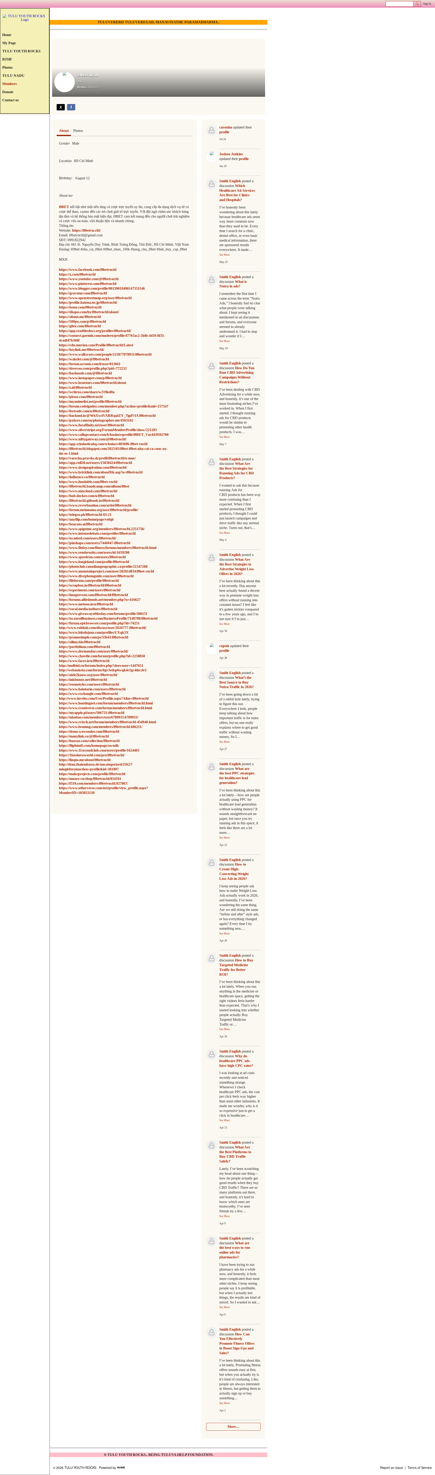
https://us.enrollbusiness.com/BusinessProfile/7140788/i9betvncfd (108, 618)
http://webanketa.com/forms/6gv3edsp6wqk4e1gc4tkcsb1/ (103, 670)
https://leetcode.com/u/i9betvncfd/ (84, 411)
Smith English (230, 181)
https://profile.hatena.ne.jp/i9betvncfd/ (88, 302)
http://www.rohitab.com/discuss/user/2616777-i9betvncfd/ (102, 628)
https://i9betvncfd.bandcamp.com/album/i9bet (94, 486)
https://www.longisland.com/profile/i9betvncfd (94, 562)
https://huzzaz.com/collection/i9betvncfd (89, 741)
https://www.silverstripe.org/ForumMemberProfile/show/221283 (108, 430)
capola (224, 646)
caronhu (225, 127)
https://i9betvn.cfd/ (86, 230)
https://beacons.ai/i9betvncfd (80, 524)
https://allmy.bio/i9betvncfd (79, 642)
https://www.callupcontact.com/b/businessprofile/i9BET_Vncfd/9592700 (114, 435)
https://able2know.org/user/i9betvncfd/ (88, 675)
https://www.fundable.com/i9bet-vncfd (88, 482)
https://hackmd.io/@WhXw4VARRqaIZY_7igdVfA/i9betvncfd (107, 415)
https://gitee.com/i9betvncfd (80, 326)
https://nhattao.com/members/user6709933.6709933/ (98, 717)
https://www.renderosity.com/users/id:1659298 (94, 552)
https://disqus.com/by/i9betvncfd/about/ (89, 312)
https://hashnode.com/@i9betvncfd (85, 373)
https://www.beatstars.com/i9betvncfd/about (92, 383)
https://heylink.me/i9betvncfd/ (81, 350)
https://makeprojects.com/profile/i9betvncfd (92, 774)
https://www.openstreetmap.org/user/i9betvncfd (95, 298)
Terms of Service (420, 1467)
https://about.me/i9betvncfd (80, 317)
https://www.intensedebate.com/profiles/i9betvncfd (97, 533)
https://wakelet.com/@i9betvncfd (84, 359)
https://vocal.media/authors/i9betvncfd (88, 609)
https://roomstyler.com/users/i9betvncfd (89, 684)
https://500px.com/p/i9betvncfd (82, 321)
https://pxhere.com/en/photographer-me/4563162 (96, 420)
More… (233, 1427)
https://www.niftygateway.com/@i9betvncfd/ (92, 439)
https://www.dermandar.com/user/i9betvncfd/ (93, 651)
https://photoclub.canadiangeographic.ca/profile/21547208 (103, 566)
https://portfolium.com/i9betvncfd (84, 647)
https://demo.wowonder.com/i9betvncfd (89, 731)
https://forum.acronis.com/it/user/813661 (90, 364)
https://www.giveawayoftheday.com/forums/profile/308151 (103, 614)
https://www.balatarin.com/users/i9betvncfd (92, 689)
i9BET (64, 207)
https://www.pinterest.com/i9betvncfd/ (88, 284)
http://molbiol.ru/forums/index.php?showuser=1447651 (101, 665)
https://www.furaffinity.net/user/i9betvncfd (91, 425)
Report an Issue (391, 1467)
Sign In (427, 3)
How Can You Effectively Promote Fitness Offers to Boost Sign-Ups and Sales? (236, 1343)
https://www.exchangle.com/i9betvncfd (88, 694)
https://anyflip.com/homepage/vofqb (86, 519)
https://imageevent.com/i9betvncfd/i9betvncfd (93, 595)
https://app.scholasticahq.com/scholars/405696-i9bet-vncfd (103, 444)
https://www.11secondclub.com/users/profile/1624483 (99, 750)
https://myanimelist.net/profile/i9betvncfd (90, 401)
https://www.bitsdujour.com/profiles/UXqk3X (94, 632)
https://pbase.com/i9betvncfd (81, 397)
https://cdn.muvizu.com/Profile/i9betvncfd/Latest (96, 345)
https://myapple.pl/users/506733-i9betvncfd (91, 713)
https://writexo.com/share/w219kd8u (87, 392)
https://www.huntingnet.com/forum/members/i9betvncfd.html (106, 703)
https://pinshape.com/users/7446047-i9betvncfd (94, 543)
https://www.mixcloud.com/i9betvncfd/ (88, 491)
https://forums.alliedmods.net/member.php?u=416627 (99, 600)
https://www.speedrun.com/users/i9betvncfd (92, 557)
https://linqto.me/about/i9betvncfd (85, 760)
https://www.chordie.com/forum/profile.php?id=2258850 (102, 656)
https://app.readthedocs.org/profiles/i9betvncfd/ (95, 331)
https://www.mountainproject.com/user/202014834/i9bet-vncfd (106, 571)
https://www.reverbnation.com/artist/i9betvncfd (95, 505)
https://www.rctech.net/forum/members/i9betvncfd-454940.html (107, 722)
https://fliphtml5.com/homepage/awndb (89, 745)
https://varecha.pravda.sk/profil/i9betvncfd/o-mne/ (97, 458)
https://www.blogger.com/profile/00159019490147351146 (102, 288)
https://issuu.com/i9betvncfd (80, 307)
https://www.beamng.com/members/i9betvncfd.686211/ (100, 727)
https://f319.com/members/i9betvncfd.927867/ (93, 783)
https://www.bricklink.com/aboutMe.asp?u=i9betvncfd (101, 472)
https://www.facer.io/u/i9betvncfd (84, 661)
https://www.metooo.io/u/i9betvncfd (86, 604)
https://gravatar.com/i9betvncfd (83, 293)
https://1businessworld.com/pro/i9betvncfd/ (92, 755)
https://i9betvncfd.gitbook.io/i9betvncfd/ (89, 500)
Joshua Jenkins (231, 154)
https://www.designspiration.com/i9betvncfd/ (93, 467)
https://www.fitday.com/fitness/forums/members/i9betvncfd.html (107, 548)
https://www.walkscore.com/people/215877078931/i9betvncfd (105, 354)
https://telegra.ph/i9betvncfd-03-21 (85, 515)
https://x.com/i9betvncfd (77, 274)
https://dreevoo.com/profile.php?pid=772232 (93, 368)
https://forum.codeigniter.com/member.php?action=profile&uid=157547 (113, 406)
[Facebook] (71, 107)
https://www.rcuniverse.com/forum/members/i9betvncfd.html (105, 708)
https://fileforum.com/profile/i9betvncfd (89, 580)
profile (224, 132)
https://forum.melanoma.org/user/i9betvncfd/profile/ (98, 510)
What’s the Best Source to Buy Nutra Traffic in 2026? (236, 682)
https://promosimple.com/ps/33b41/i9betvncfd (93, 637)
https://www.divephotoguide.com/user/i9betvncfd (96, 576)
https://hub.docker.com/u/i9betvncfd (86, 496)
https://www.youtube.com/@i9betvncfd (88, 279)
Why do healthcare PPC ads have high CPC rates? (236, 1060)
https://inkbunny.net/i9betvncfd (83, 680)
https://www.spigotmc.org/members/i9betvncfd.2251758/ (102, 529)
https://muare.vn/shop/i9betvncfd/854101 (90, 779)
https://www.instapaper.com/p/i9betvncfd (90, 378)
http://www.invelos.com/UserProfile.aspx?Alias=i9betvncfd (104, 698)
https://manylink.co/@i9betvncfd (84, 736)
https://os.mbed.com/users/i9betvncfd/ (87, 538)
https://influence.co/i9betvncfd (82, 477)
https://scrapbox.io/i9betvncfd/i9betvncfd (90, 585)
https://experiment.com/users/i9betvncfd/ (90, 590)
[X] (61, 107)
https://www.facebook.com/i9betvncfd (87, 270)
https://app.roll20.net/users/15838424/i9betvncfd (95, 463)
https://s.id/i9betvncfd (75, 387)
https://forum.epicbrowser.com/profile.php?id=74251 (99, 623)
